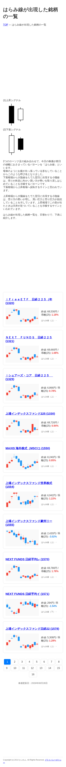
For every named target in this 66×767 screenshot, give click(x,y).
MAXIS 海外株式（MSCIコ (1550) (28, 448)
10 (15, 668)
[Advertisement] (33, 63)
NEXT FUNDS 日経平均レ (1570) (27, 559)
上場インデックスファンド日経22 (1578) (32, 628)
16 (33, 674)
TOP (5, 24)
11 (23, 668)
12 (32, 668)
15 (58, 668)
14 (49, 668)
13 (41, 668)
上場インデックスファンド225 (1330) (30, 413)
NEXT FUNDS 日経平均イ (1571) (27, 593)
